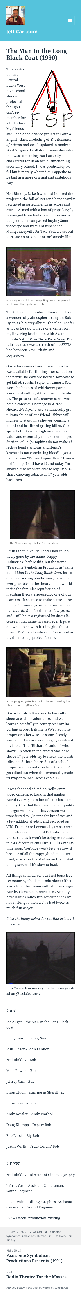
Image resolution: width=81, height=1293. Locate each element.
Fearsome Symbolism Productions (33, 1234)
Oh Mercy (26, 323)
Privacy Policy (15, 1288)
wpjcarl (37, 1232)
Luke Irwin (58, 1236)
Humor (41, 1236)
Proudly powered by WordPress (48, 1288)
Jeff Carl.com (22, 31)
